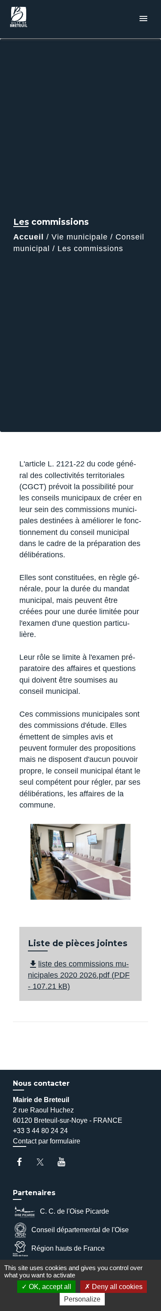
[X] (44, 1161)
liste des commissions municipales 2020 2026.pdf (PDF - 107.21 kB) (79, 975)
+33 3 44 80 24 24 (40, 1130)
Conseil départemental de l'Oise (80, 1229)
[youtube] (65, 1161)
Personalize (82, 1299)
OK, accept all (49, 1286)
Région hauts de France (68, 1248)
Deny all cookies (116, 1286)
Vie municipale (80, 237)
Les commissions (90, 248)
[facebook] (23, 1161)
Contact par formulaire (46, 1141)
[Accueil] (39, 19)
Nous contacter (41, 1083)
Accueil (28, 237)
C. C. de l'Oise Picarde (74, 1211)
